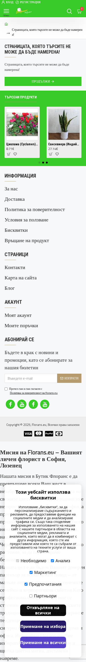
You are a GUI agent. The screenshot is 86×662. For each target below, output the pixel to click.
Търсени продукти (21, 97)
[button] (39, 162)
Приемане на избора (43, 626)
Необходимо (33, 560)
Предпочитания (45, 584)
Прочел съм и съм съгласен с (33, 391)
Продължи (41, 81)
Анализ (62, 560)
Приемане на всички (43, 642)
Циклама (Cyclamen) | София (22, 144)
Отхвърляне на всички (43, 610)
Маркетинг (45, 572)
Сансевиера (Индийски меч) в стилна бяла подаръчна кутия (64, 144)
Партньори (45, 596)
